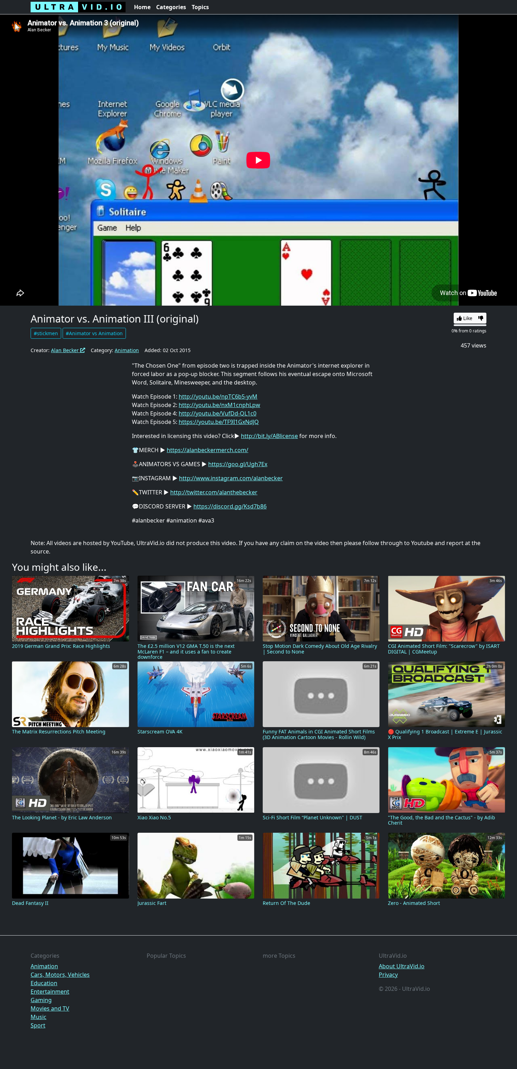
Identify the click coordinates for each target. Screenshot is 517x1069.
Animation (127, 350)
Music (38, 1017)
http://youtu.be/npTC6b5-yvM (218, 396)
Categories (171, 7)
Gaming (41, 1000)
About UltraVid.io (402, 966)
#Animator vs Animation (94, 333)
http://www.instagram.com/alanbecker (231, 478)
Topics (200, 7)
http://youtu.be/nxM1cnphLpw (219, 405)
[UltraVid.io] (78, 7)
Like (467, 318)
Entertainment (50, 991)
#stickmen (46, 333)
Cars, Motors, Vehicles (60, 975)
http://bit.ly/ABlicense (269, 436)
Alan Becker (65, 350)
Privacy (388, 975)
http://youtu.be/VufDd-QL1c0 (217, 413)
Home (142, 7)
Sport (38, 1025)
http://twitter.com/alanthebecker (213, 492)
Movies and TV (50, 1008)
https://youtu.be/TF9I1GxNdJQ (219, 422)
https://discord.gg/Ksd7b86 (230, 506)
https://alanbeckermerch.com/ (207, 450)
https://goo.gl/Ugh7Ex (237, 464)
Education (44, 983)
